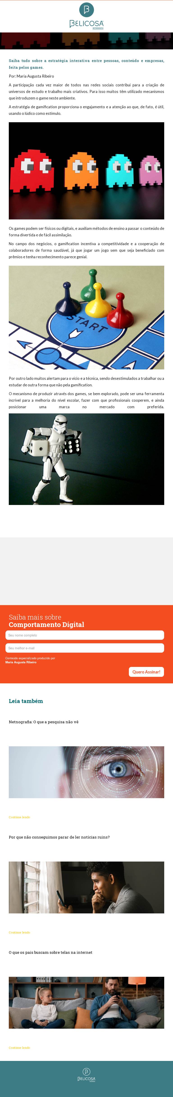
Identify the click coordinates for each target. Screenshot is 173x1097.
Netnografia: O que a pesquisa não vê (43, 721)
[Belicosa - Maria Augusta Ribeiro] (86, 1074)
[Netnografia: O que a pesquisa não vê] (86, 772)
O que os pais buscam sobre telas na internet (50, 952)
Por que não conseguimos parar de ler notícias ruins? (59, 837)
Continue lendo (19, 817)
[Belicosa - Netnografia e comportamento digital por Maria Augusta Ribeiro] (87, 15)
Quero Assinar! (146, 671)
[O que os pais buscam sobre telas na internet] (86, 1003)
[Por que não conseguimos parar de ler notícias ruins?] (86, 887)
